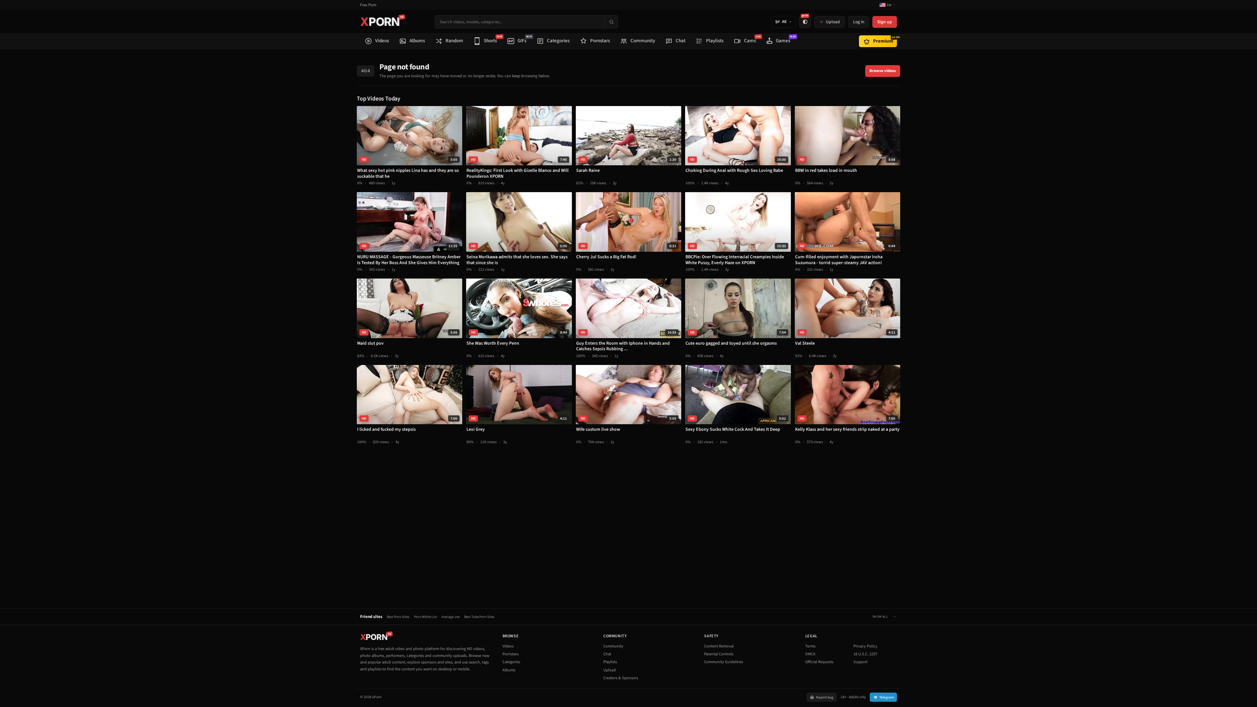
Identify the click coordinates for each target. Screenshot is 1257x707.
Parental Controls (718, 654)
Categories (511, 662)
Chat (607, 654)
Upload (609, 670)
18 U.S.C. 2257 (865, 654)
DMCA (810, 654)
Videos (508, 646)
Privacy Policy (865, 646)
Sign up (884, 22)
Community (613, 646)
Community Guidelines (723, 662)
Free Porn (368, 5)
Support (860, 662)
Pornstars (510, 654)
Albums (508, 670)
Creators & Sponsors (620, 678)
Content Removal (719, 646)
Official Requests (819, 662)
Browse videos (882, 71)
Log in (858, 22)
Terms (810, 646)
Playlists (610, 662)
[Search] (611, 21)
